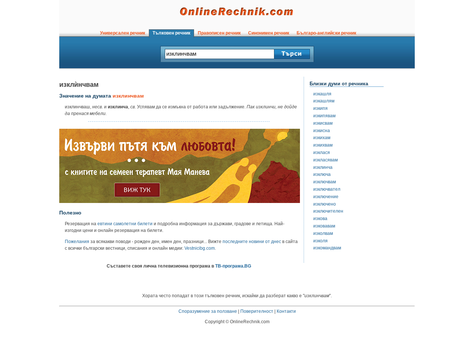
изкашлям (323, 101)
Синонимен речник (268, 33)
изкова (320, 218)
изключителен (328, 211)
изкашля (322, 93)
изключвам (324, 181)
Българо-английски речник (326, 33)
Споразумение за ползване (207, 311)
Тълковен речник (171, 33)
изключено (324, 204)
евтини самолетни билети (125, 223)
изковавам (324, 226)
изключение (325, 196)
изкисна (321, 130)
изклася (321, 152)
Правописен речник (219, 33)
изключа (322, 174)
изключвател (326, 189)
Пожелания (77, 241)
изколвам (323, 233)
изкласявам (325, 160)
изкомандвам (327, 247)
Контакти (286, 311)
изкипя (320, 108)
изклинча (323, 167)
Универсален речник (122, 33)
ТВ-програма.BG (233, 266)
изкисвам (323, 123)
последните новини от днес (252, 241)
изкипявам (324, 115)
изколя (320, 240)
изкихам (321, 137)
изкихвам (323, 145)
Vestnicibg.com (199, 248)
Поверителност (256, 311)
